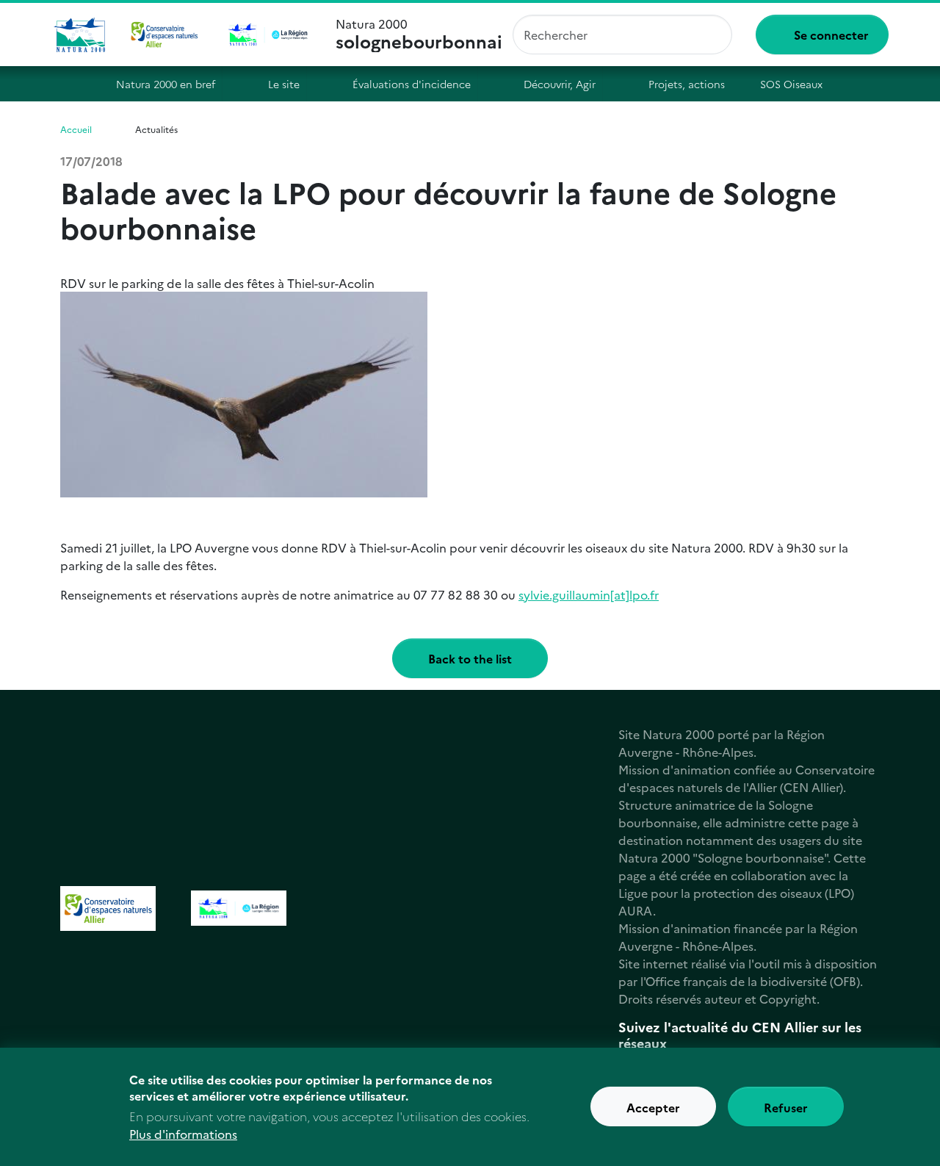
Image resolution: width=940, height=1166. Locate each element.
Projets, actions (686, 83)
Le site (284, 83)
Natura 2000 (418, 34)
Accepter (653, 1107)
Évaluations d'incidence (411, 83)
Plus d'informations (183, 1134)
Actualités (156, 129)
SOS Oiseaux (791, 83)
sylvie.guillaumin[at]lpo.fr (588, 594)
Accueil (72, 83)
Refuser (786, 1107)
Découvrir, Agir (560, 83)
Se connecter (831, 34)
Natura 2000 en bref (165, 83)
